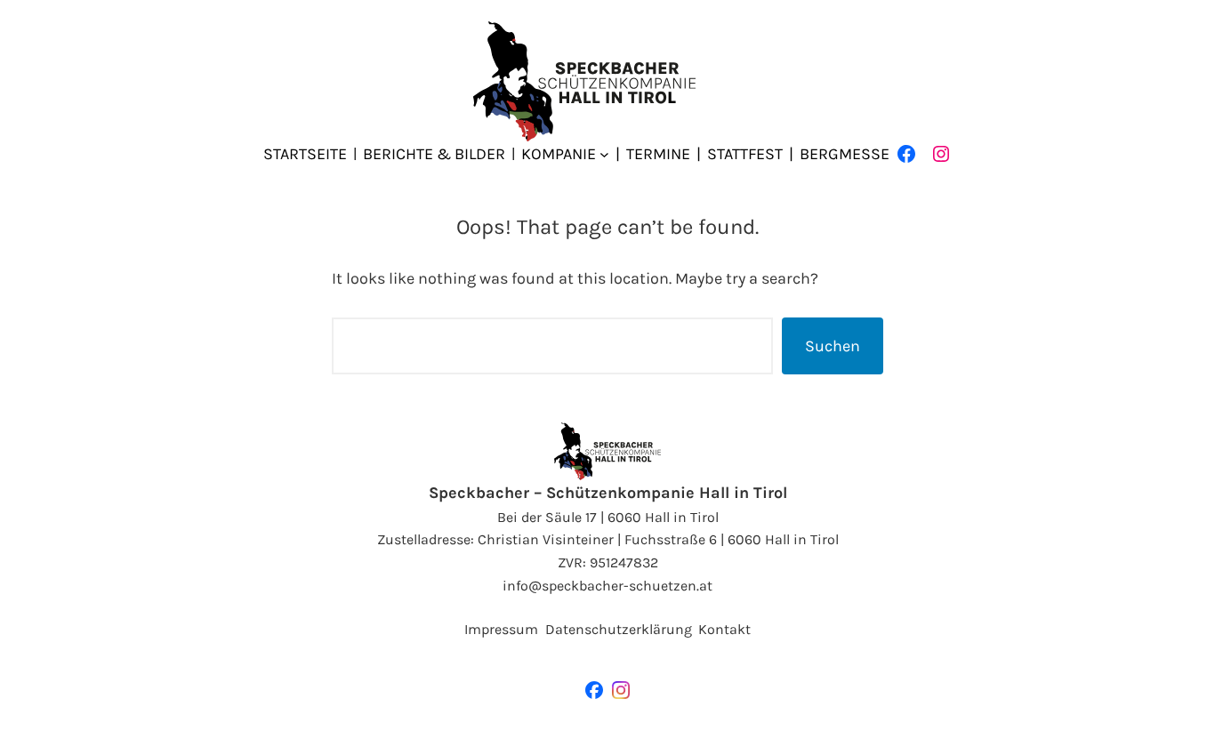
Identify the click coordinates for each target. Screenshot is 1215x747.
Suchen (832, 346)
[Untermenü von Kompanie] (604, 154)
